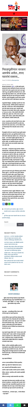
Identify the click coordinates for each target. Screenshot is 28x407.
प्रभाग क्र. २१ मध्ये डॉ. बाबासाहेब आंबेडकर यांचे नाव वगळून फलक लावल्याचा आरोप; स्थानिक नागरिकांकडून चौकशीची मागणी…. (13, 238)
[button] (14, 13)
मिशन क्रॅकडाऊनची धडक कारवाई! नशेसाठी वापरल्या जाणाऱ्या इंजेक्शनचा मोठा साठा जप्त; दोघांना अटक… (13, 262)
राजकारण (21, 209)
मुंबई (17, 209)
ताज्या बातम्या (7, 209)
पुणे (11, 209)
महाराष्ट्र (14, 209)
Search (6, 222)
